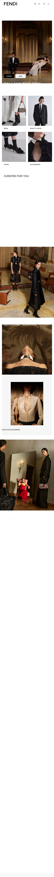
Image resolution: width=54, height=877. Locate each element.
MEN (20, 76)
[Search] (44, 3)
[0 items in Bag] (35, 3)
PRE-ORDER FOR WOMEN (12, 92)
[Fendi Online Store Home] (10, 3)
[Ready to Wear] (40, 114)
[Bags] (14, 114)
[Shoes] (14, 150)
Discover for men (29, 325)
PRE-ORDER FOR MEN (30, 92)
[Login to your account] (39, 3)
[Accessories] (40, 150)
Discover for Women (12, 325)
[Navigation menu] (48, 3)
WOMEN (9, 76)
